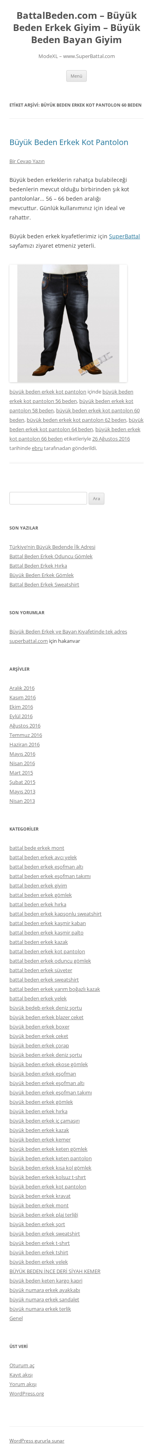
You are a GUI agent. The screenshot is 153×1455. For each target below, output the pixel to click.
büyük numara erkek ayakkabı (44, 1290)
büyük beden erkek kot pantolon (47, 391)
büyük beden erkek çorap (39, 1045)
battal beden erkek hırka (37, 904)
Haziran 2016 (24, 744)
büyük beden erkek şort (37, 1224)
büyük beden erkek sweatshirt (44, 1233)
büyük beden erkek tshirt (38, 1252)
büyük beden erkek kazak (39, 1130)
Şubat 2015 (22, 782)
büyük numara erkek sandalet (44, 1299)
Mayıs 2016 (22, 753)
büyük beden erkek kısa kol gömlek (50, 1167)
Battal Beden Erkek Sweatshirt (44, 584)
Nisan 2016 (22, 763)
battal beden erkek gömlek (40, 894)
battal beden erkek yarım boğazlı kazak (54, 988)
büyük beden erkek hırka (38, 1111)
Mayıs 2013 (22, 791)
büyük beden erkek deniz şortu (45, 1054)
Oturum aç (22, 1365)
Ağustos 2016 (24, 725)
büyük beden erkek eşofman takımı (50, 1092)
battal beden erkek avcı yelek (43, 857)
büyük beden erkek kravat (40, 1195)
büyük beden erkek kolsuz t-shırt (47, 1177)
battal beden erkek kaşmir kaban (47, 923)
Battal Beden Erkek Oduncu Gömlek (51, 556)
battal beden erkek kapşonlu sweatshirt (55, 913)
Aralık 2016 (22, 687)
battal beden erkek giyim (38, 885)
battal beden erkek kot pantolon (47, 951)
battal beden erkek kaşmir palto (46, 932)
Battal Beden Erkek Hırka (38, 565)
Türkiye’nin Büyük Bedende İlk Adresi (52, 546)
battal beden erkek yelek (38, 998)
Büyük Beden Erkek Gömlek (41, 575)
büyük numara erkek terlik (40, 1308)
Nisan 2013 (22, 800)
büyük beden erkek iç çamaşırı (44, 1120)
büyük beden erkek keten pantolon (50, 1158)
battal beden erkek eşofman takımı (50, 876)
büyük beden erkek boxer (39, 1026)
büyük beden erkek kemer (40, 1139)
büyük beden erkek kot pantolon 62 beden (76, 419)
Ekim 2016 (21, 706)
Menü (76, 76)
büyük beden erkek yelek (38, 1261)
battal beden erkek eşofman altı (46, 866)
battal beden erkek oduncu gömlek (50, 960)
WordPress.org (26, 1393)
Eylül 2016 (21, 716)
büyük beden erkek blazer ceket (46, 1017)
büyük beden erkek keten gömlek (48, 1148)
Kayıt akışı (21, 1374)
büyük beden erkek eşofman (42, 1073)
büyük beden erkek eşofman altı (46, 1083)
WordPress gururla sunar (36, 1440)
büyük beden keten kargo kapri (45, 1280)
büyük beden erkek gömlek (41, 1101)
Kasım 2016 (22, 697)
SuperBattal (124, 236)
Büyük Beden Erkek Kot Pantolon (68, 142)
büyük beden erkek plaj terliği (43, 1214)
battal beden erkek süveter (40, 970)
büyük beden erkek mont (39, 1205)
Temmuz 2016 (25, 734)
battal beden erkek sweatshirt (44, 979)
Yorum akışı (22, 1384)
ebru (37, 448)
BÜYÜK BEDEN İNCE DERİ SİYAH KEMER (54, 1271)
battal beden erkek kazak (38, 941)
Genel (16, 1318)
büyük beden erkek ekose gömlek (48, 1064)
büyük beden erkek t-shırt (39, 1242)
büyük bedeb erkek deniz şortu (45, 1007)
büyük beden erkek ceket (38, 1036)
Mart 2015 (21, 772)
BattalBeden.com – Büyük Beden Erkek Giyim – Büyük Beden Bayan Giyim (76, 27)
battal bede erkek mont (36, 847)
